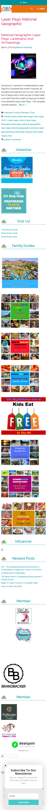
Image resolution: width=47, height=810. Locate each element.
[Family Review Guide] (6, 9)
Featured (8, 112)
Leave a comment (12, 139)
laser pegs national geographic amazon (19, 128)
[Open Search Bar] (31, 9)
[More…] (22, 104)
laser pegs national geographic (25, 124)
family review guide (13, 116)
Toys (32, 112)
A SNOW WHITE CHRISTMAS (13, 573)
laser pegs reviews (23, 132)
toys (10, 135)
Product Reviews (21, 112)
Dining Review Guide (9, 233)
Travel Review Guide (9, 230)
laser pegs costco (17, 120)
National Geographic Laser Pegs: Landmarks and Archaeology (21, 38)
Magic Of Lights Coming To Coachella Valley (19, 583)
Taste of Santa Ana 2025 (11, 586)
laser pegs (28, 116)
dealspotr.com (23, 750)
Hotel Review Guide (9, 237)
